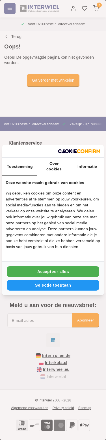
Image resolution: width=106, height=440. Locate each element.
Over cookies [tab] (54, 166)
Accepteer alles (53, 271)
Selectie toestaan (53, 285)
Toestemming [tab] (20, 166)
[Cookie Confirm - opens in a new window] (79, 151)
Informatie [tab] (87, 166)
